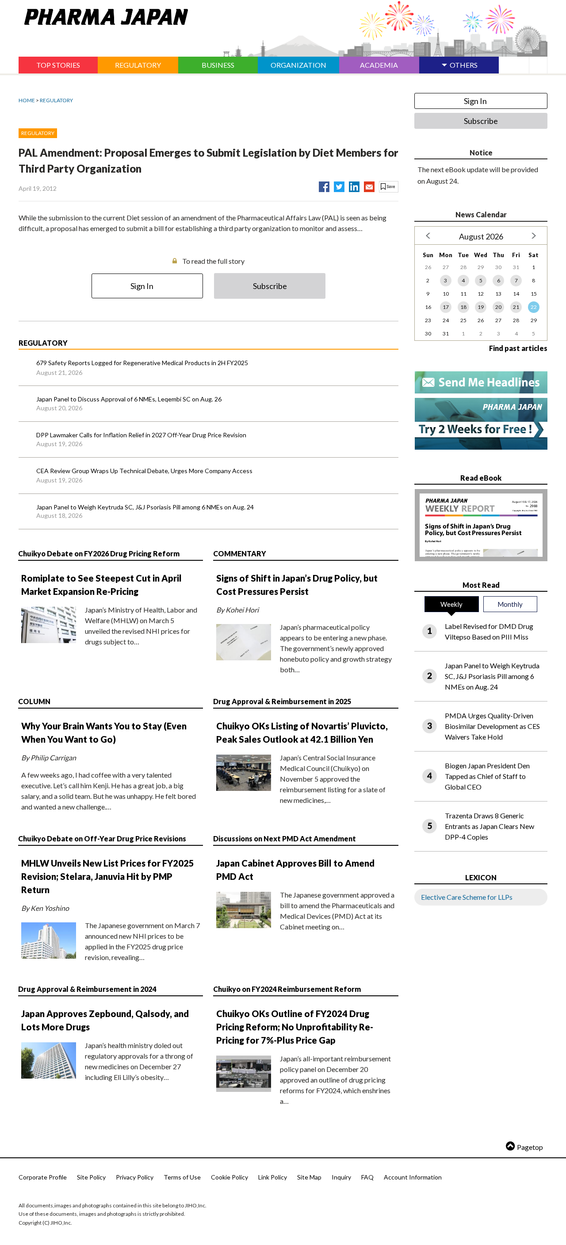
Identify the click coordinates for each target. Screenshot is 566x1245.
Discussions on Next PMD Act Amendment (284, 838)
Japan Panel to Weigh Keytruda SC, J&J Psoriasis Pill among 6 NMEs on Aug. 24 (145, 507)
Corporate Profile (43, 1177)
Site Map (309, 1177)
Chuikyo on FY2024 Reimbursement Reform (287, 989)
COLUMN (34, 701)
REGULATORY (56, 100)
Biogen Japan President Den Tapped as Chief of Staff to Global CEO (487, 776)
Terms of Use (182, 1177)
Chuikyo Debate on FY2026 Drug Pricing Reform (99, 553)
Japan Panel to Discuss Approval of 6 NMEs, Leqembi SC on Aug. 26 (129, 399)
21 (516, 307)
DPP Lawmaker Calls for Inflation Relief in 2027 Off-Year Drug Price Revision (141, 435)
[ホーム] (103, 15)
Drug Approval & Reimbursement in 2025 (282, 701)
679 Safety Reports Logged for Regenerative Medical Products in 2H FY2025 (142, 362)
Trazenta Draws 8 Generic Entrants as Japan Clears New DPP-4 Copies (489, 826)
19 (481, 307)
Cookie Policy (229, 1177)
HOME (27, 100)
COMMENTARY (239, 553)
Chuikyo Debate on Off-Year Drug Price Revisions (102, 838)
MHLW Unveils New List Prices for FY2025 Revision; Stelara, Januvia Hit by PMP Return (107, 876)
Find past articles (518, 348)
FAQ (367, 1177)
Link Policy (272, 1177)
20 (498, 307)
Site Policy (91, 1177)
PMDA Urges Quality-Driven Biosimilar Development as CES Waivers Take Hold (492, 726)
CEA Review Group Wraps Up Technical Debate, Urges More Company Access (144, 470)
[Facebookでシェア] (324, 185)
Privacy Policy (134, 1177)
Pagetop (530, 1147)
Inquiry (341, 1177)
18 (463, 307)
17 (446, 307)
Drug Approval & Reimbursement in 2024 (87, 989)
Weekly (451, 604)
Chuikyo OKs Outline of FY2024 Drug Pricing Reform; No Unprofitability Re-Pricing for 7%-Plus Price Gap (294, 1026)
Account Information (413, 1177)
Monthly (510, 604)
